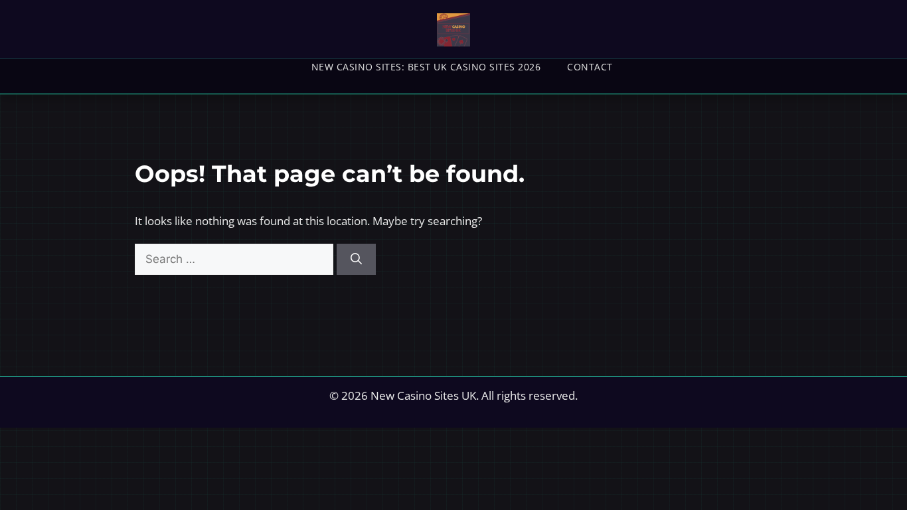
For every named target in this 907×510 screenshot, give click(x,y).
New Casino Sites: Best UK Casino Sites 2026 (426, 66)
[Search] (356, 260)
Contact (590, 66)
